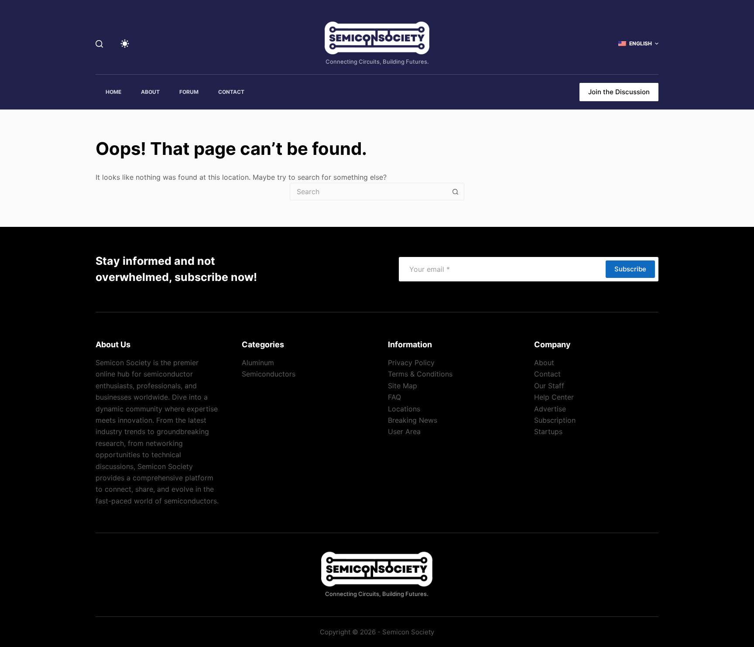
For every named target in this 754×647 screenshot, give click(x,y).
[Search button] (455, 191)
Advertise (550, 408)
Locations (404, 408)
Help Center (554, 397)
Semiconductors (268, 374)
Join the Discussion (619, 92)
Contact (547, 374)
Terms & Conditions (420, 374)
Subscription (555, 420)
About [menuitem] (150, 92)
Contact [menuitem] (231, 92)
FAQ (394, 397)
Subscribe (630, 269)
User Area (404, 431)
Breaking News (412, 420)
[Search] (99, 44)
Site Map (402, 385)
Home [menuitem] (113, 92)
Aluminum (258, 362)
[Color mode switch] (124, 43)
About (544, 362)
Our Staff (549, 385)
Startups (548, 431)
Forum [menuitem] (189, 92)
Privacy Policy (411, 362)
